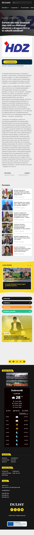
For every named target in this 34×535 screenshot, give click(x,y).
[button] (28, 265)
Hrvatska (16, 207)
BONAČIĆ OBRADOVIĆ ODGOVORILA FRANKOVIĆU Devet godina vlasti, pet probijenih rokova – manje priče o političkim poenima (21, 216)
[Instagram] (15, 509)
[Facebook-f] (11, 509)
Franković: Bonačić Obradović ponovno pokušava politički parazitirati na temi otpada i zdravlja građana (22, 227)
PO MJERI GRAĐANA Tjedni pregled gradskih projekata (15, 284)
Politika (17, 18)
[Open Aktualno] (8, 8)
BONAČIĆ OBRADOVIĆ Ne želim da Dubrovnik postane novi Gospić (22, 238)
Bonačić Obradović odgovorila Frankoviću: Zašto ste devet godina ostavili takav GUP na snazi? (22, 249)
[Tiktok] (18, 509)
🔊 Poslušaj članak (10, 62)
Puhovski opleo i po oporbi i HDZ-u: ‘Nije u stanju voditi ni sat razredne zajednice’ (22, 204)
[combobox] (22, 2)
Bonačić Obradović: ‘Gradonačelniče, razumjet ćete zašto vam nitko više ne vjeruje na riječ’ (22, 192)
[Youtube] (22, 509)
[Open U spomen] (18, 8)
